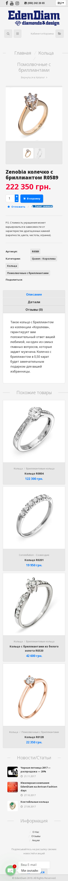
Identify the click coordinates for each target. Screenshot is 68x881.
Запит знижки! (43, 206)
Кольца (46, 53)
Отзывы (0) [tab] (34, 310)
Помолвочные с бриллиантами (34, 67)
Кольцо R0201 (34, 560)
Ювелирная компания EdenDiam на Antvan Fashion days (39, 786)
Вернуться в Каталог (33, 77)
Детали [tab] (34, 302)
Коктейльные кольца (35, 801)
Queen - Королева (44, 258)
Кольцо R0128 (34, 737)
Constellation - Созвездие (34, 555)
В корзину (33, 198)
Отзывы (35, 836)
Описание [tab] (34, 294)
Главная (22, 53)
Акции (36, 840)
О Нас (35, 832)
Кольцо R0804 (34, 473)
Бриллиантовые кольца (40, 468)
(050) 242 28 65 (36, 3)
